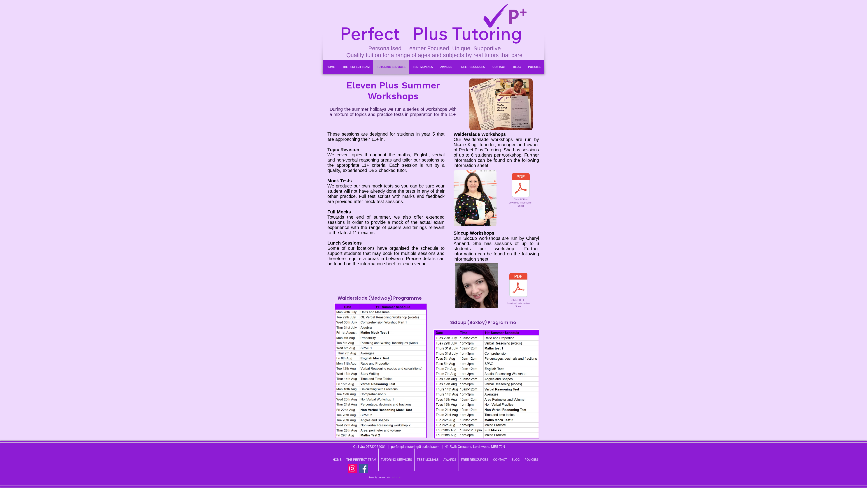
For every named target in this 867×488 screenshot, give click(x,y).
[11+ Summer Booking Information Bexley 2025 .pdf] (518, 285)
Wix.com (396, 477)
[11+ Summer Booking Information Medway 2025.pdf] (520, 185)
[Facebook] (363, 468)
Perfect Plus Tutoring (431, 33)
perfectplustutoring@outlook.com (415, 447)
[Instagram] (352, 468)
